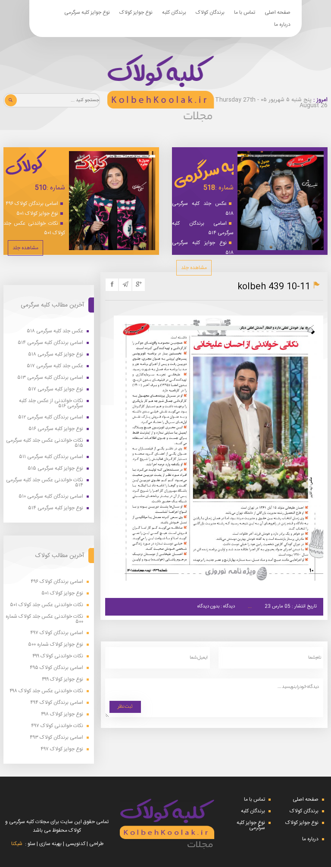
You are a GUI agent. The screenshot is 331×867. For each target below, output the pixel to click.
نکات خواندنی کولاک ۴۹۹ (57, 656)
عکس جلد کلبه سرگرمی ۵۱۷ (55, 366)
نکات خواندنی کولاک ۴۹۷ (57, 726)
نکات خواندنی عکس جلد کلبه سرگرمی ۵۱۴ (44, 482)
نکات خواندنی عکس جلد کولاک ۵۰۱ (34, 228)
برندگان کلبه (174, 12)
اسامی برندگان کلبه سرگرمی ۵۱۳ (50, 378)
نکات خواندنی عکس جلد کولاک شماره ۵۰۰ (44, 619)
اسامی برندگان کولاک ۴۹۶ (32, 203)
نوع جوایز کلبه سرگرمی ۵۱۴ (55, 508)
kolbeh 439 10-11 (273, 287)
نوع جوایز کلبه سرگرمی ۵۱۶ (55, 429)
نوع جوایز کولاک (136, 12)
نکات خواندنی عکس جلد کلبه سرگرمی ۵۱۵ (44, 443)
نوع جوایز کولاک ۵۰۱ (37, 213)
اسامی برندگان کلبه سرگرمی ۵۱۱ (51, 457)
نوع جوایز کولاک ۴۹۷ (62, 749)
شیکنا (16, 843)
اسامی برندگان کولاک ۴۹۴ (56, 703)
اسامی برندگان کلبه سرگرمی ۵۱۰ (51, 496)
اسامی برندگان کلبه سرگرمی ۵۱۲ (50, 417)
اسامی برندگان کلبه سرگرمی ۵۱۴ (203, 228)
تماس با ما (244, 12)
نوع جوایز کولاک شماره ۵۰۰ (55, 644)
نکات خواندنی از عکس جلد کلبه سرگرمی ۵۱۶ (51, 403)
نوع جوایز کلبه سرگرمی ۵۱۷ (55, 389)
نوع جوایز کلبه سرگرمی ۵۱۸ (203, 247)
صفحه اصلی (277, 12)
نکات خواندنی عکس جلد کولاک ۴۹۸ (46, 691)
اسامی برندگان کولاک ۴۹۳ (56, 737)
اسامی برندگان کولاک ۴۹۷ (56, 633)
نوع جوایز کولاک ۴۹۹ (62, 679)
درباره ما (282, 24)
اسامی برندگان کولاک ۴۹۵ (56, 668)
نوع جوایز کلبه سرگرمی (87, 12)
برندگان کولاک (210, 12)
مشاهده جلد (194, 267)
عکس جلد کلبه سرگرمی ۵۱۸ (203, 208)
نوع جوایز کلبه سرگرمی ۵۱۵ (55, 468)
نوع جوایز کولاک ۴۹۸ (62, 714)
